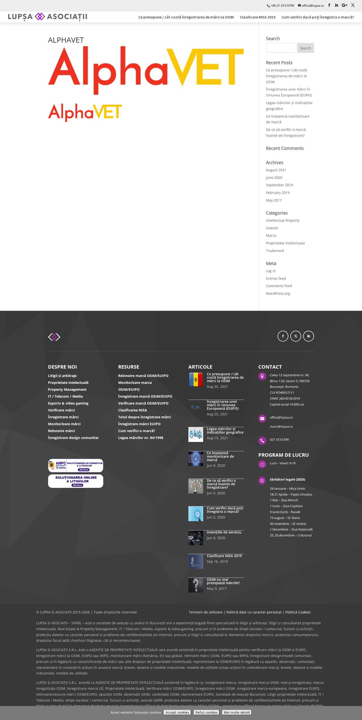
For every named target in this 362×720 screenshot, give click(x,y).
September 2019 (279, 185)
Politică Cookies (298, 612)
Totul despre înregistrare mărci (144, 417)
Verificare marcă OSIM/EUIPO (143, 403)
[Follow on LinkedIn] (308, 336)
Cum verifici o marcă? (136, 430)
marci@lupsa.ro (281, 426)
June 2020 (274, 177)
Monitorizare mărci (64, 424)
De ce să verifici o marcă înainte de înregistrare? (221, 484)
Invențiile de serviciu (224, 532)
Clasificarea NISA (132, 410)
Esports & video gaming (68, 403)
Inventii (272, 228)
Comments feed (279, 285)
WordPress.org (278, 293)
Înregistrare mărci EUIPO (139, 424)
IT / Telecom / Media (65, 396)
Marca (271, 235)
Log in (271, 270)
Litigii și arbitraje (62, 375)
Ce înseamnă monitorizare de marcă (220, 456)
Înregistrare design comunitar (73, 437)
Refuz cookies (206, 712)
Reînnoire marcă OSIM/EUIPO (143, 375)
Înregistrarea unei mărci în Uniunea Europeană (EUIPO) (222, 405)
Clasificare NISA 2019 (257, 17)
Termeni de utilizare (205, 612)
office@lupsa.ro (281, 417)
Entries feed (276, 278)
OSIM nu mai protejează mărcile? (223, 581)
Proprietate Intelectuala (285, 243)
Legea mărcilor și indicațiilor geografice (225, 430)
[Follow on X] (295, 336)
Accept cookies (177, 712)
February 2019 (278, 192)
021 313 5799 (279, 439)
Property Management (67, 389)
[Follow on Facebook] (283, 336)
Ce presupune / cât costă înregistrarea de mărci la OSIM (186, 17)
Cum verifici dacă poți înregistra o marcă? (317, 17)
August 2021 (276, 170)
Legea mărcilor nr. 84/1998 (140, 437)
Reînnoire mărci (61, 430)
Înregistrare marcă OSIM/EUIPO (145, 396)
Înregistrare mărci (63, 417)
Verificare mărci (61, 410)
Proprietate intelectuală (68, 382)
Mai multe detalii (237, 712)
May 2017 (274, 200)
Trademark (275, 250)
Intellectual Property (282, 220)
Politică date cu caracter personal (253, 612)
